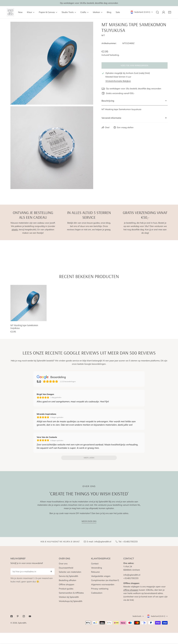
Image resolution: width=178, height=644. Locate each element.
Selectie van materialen (70, 572)
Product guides (66, 588)
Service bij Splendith (68, 576)
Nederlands (137, 616)
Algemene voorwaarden (102, 584)
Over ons (63, 563)
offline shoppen (130, 590)
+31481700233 (130, 541)
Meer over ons (89, 521)
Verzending (96, 567)
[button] (170, 12)
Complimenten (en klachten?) (105, 580)
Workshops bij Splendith (70, 601)
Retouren (95, 572)
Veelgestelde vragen (100, 576)
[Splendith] (10, 12)
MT (103, 35)
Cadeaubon (96, 592)
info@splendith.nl (102, 541)
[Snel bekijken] (44, 318)
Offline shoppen (66, 584)
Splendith (22, 623)
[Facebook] (11, 616)
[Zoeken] (157, 12)
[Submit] (51, 571)
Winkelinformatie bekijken (118, 81)
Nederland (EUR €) (142, 12)
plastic (15, 229)
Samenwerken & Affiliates (71, 592)
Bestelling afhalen (67, 580)
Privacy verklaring (99, 588)
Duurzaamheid (66, 567)
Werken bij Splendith (69, 597)
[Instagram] (24, 616)
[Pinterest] (18, 616)
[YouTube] (30, 616)
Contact (94, 563)
